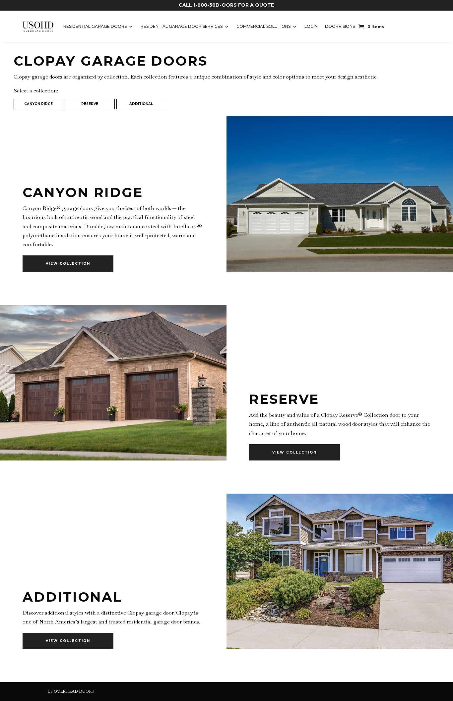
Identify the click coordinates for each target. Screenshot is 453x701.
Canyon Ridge (38, 104)
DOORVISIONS (340, 26)
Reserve (89, 104)
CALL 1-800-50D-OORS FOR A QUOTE (226, 5)
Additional (141, 104)
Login (311, 26)
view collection (68, 263)
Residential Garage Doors (95, 26)
